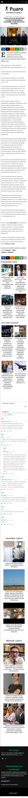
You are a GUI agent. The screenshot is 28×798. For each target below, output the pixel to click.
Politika (9, 16)
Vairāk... (21, 754)
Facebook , (8, 250)
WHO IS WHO (13, 223)
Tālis (10, 453)
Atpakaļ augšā (13, 793)
